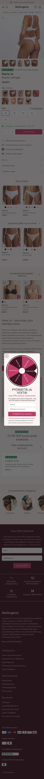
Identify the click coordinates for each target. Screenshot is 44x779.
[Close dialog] (7, 356)
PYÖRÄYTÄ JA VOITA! (22, 414)
